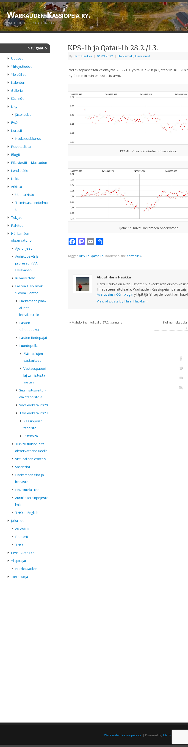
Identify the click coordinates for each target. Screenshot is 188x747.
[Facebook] (181, 359)
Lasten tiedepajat (33, 337)
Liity (14, 106)
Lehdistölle (19, 170)
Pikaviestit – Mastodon (29, 162)
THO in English (26, 512)
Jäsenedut (23, 114)
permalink (134, 256)
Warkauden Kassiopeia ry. (123, 735)
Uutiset (17, 58)
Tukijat (16, 217)
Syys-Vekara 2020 (33, 405)
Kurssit (16, 130)
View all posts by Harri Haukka (123, 301)
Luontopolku (29, 345)
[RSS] (181, 388)
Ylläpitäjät (18, 560)
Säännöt (17, 98)
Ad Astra (22, 528)
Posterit (21, 536)
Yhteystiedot (21, 66)
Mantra (168, 735)
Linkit (15, 178)
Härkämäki (125, 56)
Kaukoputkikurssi (28, 138)
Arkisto (16, 186)
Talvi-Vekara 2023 (33, 413)
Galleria (17, 90)
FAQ (14, 122)
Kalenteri (18, 82)
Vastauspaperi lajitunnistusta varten (34, 375)
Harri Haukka (83, 56)
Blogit (15, 154)
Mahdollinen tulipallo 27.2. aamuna (95, 322)
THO (19, 544)
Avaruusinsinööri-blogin (115, 294)
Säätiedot (22, 466)
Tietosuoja (19, 576)
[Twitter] (181, 368)
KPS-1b (84, 256)
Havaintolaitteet (28, 489)
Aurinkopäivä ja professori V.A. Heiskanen (27, 263)
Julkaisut (17, 520)
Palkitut (17, 225)
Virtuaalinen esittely (30, 458)
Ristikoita (30, 436)
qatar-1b (97, 256)
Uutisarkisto (24, 194)
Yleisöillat (18, 74)
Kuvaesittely (25, 278)
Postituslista (21, 146)
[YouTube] (181, 378)
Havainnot (142, 56)
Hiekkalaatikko (26, 568)
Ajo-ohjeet (23, 248)
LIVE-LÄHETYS (23, 552)
